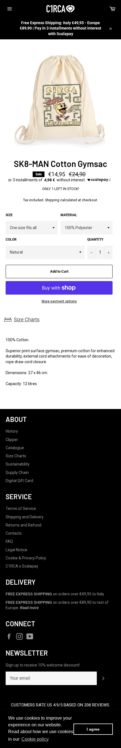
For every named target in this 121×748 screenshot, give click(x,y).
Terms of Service (21, 508)
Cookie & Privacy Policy (26, 558)
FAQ (9, 541)
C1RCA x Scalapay (22, 566)
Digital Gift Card (19, 480)
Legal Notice (16, 550)
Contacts (14, 533)
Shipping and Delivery (25, 517)
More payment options (59, 301)
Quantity (95, 239)
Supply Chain (17, 472)
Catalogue (15, 448)
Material (68, 215)
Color (11, 239)
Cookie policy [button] (35, 739)
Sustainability (18, 464)
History (12, 431)
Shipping (52, 200)
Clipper (12, 439)
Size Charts (27, 319)
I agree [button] (93, 729)
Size (9, 215)
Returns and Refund (23, 525)
